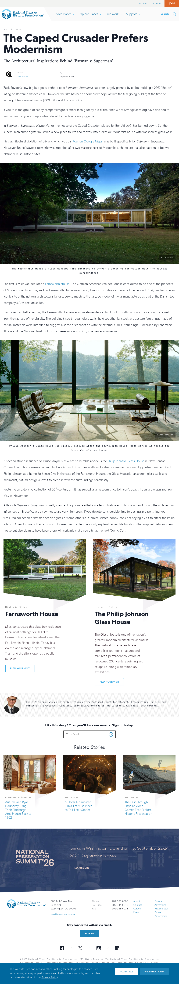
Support (131, 16)
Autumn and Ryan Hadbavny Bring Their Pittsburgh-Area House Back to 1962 (18, 809)
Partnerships (161, 916)
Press (136, 912)
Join (172, 3)
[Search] (175, 14)
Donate (143, 3)
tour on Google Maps (87, 141)
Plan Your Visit (20, 668)
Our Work (112, 16)
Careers (137, 908)
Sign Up (89, 933)
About (136, 901)
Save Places (63, 16)
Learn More (81, 867)
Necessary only (154, 971)
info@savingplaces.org (63, 914)
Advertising (161, 904)
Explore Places (88, 16)
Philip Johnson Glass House (126, 461)
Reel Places (22, 76)
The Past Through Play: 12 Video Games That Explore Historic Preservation (138, 808)
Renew (157, 3)
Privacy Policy (49, 977)
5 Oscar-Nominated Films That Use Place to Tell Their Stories (78, 806)
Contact (137, 904)
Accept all (126, 971)
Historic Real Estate (161, 910)
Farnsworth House (57, 284)
